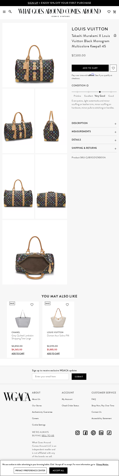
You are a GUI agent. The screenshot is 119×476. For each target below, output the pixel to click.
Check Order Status (70, 405)
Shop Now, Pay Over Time (103, 405)
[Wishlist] (109, 12)
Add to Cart (90, 68)
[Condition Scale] (88, 85)
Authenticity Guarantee (42, 412)
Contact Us (96, 412)
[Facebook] (85, 433)
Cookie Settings (38, 424)
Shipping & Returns (84, 148)
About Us (36, 399)
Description (80, 123)
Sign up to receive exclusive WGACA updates (54, 370)
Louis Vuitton (90, 28)
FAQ (94, 399)
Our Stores (37, 405)
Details (76, 139)
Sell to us (48, 435)
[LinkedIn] (101, 433)
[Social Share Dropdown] (115, 35)
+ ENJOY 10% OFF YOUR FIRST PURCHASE (59, 3)
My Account (67, 399)
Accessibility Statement (102, 418)
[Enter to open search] (10, 12)
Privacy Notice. (102, 464)
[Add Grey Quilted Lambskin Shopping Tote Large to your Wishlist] (32, 304)
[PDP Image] (34, 153)
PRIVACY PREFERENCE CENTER (30, 470)
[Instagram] (77, 433)
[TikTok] (109, 433)
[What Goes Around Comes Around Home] (59, 11)
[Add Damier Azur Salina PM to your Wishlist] (67, 304)
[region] (59, 468)
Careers (35, 418)
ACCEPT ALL (58, 470)
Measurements (81, 131)
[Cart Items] (114, 12)
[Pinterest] (93, 433)
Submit (79, 376)
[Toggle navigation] (4, 11)
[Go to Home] (17, 396)
